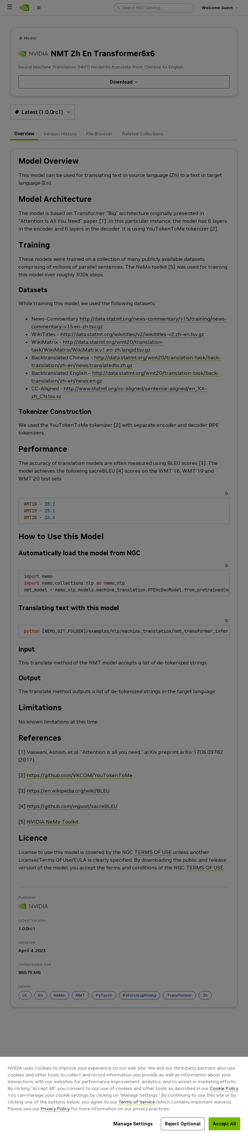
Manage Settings (133, 1124)
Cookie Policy (224, 1088)
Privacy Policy (55, 1109)
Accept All (224, 1124)
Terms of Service (137, 1102)
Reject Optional (183, 1124)
